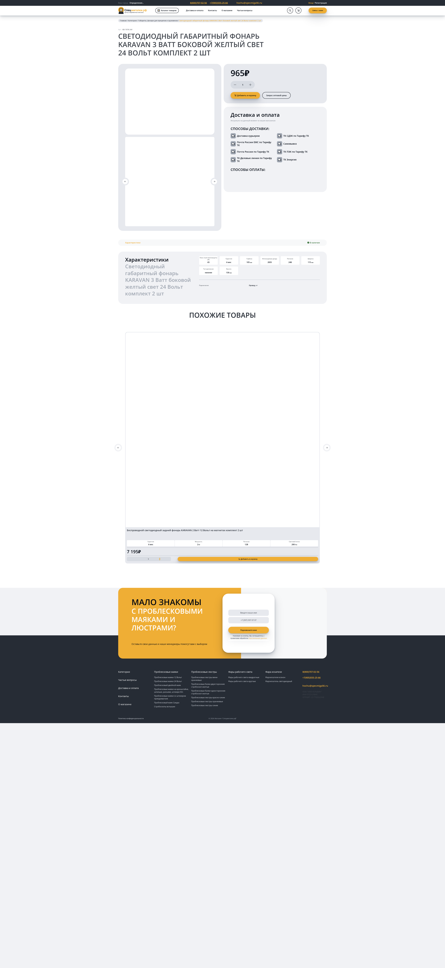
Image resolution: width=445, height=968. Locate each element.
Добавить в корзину (246, 95)
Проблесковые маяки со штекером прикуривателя (170, 697)
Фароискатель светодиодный (278, 681)
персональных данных (258, 638)
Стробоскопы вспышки (164, 706)
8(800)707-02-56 (198, 2)
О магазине (227, 10)
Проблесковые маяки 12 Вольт (168, 677)
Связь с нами (317, 10)
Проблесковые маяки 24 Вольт (168, 681)
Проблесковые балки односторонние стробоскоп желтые (208, 692)
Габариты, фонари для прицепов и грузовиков (158, 21)
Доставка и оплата (194, 10)
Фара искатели (273, 671)
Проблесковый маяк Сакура (166, 702)
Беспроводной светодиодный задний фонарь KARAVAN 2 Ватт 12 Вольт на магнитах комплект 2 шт (185, 530)
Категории (132, 21)
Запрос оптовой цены (276, 95)
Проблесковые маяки (166, 671)
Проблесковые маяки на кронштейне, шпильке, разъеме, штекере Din (171, 690)
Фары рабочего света (240, 671)
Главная (123, 21)
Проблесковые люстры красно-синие (208, 697)
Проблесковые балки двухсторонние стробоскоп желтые (208, 685)
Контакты (212, 10)
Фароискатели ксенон (275, 677)
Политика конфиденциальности (131, 718)
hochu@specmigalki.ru (249, 2)
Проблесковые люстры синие (204, 705)
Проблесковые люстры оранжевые (207, 701)
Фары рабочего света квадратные (243, 677)
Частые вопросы (244, 10)
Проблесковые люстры (204, 671)
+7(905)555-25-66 (219, 2)
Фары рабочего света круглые (242, 681)
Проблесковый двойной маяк (167, 685)
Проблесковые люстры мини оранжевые (204, 678)
